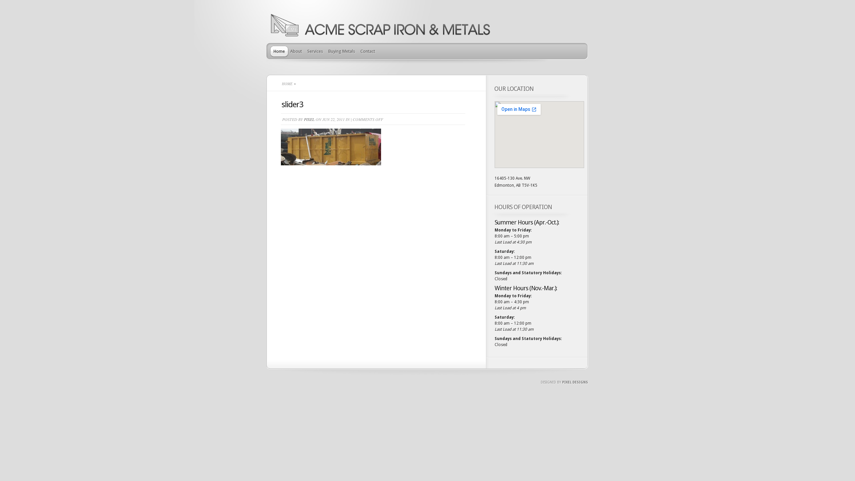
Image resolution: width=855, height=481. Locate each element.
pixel (309, 119)
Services (315, 51)
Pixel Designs (575, 382)
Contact (367, 51)
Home (279, 51)
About (296, 51)
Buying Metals (341, 51)
